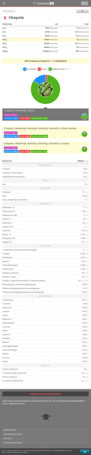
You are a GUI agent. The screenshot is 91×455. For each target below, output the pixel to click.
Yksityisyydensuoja (13, 442)
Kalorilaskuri (10, 430)
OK (85, 452)
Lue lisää (31, 452)
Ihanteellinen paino (13, 434)
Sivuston (8, 438)
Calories (45, 3)
